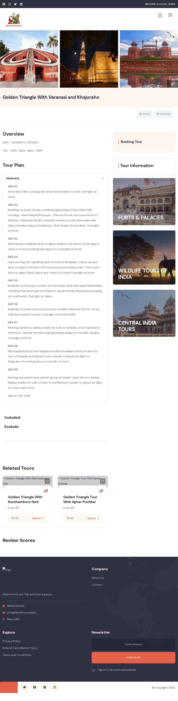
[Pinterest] (45, 687)
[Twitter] (24, 687)
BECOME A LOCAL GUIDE (160, 4)
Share (146, 114)
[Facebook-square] (34, 687)
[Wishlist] (47, 481)
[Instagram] (55, 687)
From (11, 508)
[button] (172, 57)
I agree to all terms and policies (117, 670)
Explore (36, 518)
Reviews (165, 114)
